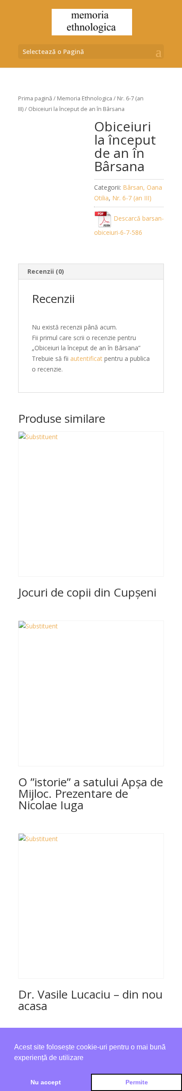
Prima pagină (35, 98)
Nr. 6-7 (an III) (132, 198)
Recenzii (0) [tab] (45, 271)
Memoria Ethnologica (84, 98)
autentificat (86, 358)
